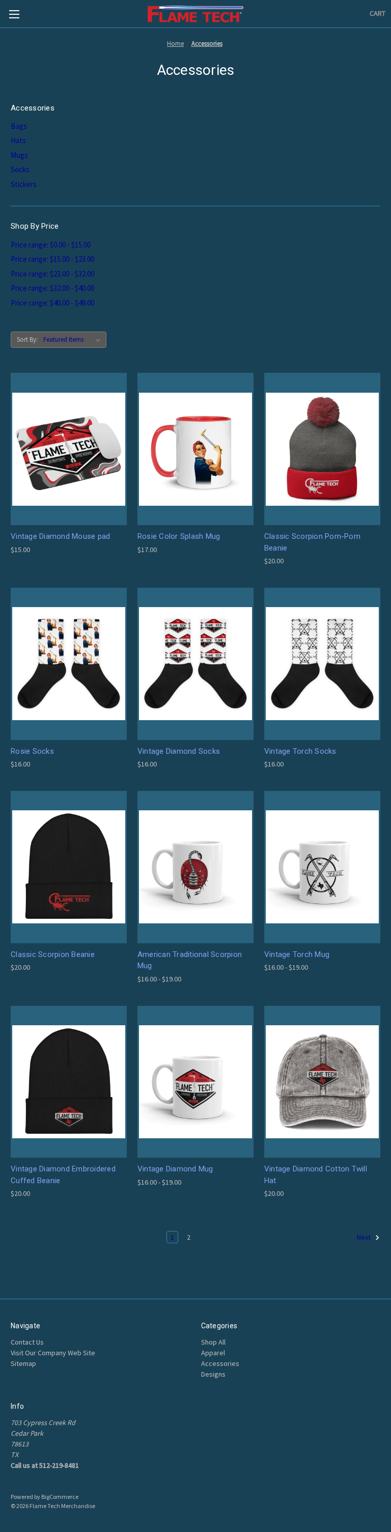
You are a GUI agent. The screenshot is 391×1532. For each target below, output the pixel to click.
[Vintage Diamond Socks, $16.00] (195, 663)
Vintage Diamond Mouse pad (60, 536)
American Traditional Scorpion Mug (189, 960)
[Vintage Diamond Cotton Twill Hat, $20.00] (322, 1082)
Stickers (24, 184)
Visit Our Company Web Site (53, 1352)
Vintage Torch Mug (296, 954)
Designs (213, 1374)
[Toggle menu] (14, 14)
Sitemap (23, 1363)
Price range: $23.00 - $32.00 (52, 274)
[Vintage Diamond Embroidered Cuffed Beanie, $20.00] (68, 1082)
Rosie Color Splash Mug (178, 536)
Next (364, 1237)
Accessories (220, 1363)
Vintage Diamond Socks (178, 751)
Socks (20, 169)
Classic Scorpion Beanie (53, 954)
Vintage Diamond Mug (175, 1168)
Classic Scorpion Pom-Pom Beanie (312, 542)
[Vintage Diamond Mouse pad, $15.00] (68, 449)
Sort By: (27, 339)
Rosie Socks (32, 751)
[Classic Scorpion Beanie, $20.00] (68, 867)
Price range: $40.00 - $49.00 (52, 303)
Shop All (213, 1342)
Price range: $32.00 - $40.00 (52, 288)
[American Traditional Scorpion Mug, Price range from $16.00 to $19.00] (195, 867)
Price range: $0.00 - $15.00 (51, 245)
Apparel (213, 1352)
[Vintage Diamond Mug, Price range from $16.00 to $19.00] (195, 1082)
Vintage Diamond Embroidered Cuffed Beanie (63, 1174)
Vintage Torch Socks (300, 751)
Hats (18, 140)
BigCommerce (59, 1496)
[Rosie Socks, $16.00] (68, 663)
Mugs (19, 155)
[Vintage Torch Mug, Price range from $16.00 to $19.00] (322, 867)
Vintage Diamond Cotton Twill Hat (315, 1174)
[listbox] (74, 339)
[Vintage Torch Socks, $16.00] (322, 663)
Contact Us (27, 1342)
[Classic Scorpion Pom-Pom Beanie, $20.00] (322, 449)
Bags (19, 126)
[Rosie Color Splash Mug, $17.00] (195, 449)
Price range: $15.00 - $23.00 (52, 259)
